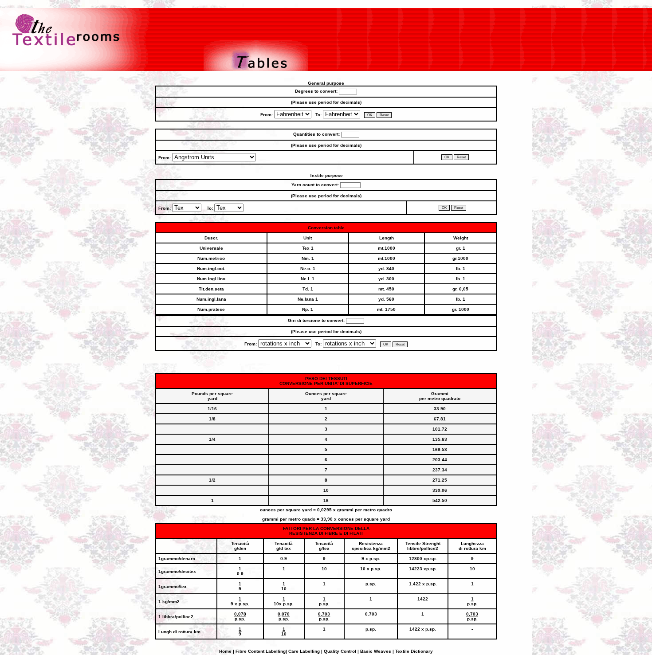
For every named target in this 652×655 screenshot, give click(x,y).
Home (226, 651)
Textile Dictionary (414, 651)
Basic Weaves (375, 651)
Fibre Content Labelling (260, 651)
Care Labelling (304, 651)
